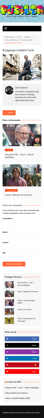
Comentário (8, 218)
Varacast (9, 150)
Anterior (10, 113)
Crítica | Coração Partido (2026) (17, 398)
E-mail (6, 242)
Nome (5, 232)
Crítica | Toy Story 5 (24, 309)
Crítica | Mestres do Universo (18, 195)
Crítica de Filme (11, 190)
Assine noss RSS (14, 382)
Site (4, 253)
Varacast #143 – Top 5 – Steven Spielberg (22, 388)
